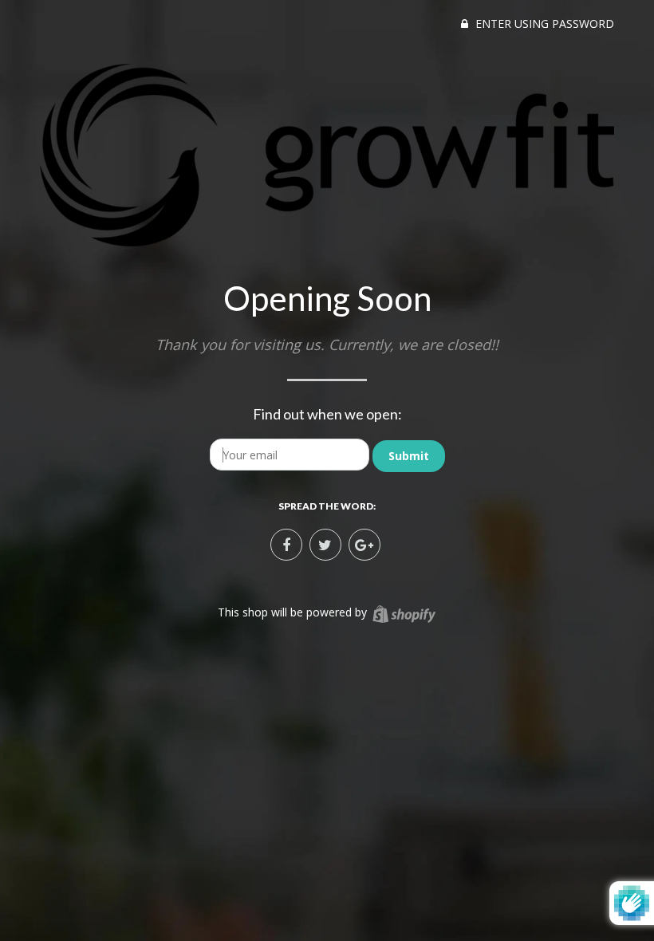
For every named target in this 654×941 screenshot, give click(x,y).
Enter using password (543, 23)
